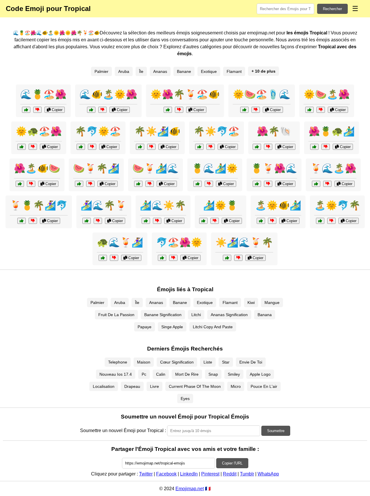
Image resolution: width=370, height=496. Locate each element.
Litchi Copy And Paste (213, 326)
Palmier (101, 71)
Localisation (103, 386)
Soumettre (275, 431)
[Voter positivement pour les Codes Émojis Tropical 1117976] (203, 221)
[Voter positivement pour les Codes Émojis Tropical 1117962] (257, 184)
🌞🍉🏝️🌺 (327, 94)
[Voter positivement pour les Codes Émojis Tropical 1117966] (21, 221)
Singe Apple (172, 326)
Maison (143, 362)
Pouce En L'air (264, 386)
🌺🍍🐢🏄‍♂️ (331, 131)
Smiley (234, 374)
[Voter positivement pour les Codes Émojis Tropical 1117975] (316, 184)
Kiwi (251, 302)
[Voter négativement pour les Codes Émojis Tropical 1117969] (173, 258)
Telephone (117, 362)
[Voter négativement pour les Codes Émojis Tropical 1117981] (31, 184)
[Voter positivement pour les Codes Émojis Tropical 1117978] (103, 258)
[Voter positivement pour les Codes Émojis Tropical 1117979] (199, 147)
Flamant (234, 71)
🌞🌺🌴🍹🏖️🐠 (185, 94)
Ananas (160, 71)
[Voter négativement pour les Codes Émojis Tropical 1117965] (255, 110)
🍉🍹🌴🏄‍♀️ (96, 168)
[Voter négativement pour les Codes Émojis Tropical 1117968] (157, 221)
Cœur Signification (177, 362)
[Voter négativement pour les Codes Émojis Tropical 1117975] (327, 184)
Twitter (146, 473)
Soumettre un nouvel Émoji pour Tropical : (123, 430)
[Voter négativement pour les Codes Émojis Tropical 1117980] (209, 184)
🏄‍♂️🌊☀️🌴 (163, 205)
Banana (265, 314)
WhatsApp (268, 473)
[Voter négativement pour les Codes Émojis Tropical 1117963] (272, 221)
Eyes (185, 398)
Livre (154, 386)
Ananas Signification (229, 314)
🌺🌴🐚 (274, 131)
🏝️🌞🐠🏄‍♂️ (278, 205)
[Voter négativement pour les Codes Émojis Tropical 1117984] (149, 184)
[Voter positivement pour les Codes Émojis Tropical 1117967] (168, 110)
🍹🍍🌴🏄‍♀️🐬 (39, 205)
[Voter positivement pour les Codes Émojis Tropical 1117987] (140, 147)
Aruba (123, 71)
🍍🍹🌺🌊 (274, 168)
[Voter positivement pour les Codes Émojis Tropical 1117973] (227, 258)
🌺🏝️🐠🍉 (37, 168)
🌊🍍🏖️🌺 (43, 94)
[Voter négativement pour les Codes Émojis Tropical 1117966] (33, 221)
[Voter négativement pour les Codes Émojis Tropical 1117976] (214, 221)
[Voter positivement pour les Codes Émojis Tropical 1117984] (138, 184)
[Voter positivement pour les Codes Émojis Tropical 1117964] (257, 147)
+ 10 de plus (263, 71)
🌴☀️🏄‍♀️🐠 (157, 131)
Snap (213, 374)
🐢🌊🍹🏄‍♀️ (120, 242)
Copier (56, 110)
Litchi (196, 314)
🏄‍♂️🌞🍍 (220, 205)
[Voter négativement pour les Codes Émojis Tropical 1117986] (37, 110)
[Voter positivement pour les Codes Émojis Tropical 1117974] (81, 147)
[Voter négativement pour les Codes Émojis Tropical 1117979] (210, 147)
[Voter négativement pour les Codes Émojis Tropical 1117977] (321, 110)
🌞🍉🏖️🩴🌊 (262, 94)
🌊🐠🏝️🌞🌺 (108, 94)
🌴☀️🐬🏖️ (216, 131)
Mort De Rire (187, 374)
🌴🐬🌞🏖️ (98, 131)
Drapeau (132, 386)
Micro (236, 386)
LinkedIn (189, 473)
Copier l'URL (232, 463)
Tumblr (247, 473)
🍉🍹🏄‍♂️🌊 (155, 168)
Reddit (229, 473)
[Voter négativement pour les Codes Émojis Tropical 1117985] (331, 221)
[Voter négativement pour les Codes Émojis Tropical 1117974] (92, 147)
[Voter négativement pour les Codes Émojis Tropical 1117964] (268, 147)
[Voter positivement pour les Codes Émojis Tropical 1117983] (21, 147)
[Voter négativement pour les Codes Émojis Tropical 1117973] (238, 258)
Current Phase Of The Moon (195, 386)
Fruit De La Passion (116, 314)
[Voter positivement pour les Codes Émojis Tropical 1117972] (314, 147)
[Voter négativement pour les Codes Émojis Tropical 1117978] (114, 258)
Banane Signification (163, 314)
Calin (160, 374)
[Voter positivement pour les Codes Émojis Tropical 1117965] (244, 110)
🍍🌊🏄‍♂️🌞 (215, 168)
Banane (184, 71)
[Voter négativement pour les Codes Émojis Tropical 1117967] (179, 110)
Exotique (209, 71)
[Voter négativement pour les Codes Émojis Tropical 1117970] (90, 184)
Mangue (272, 302)
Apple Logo (260, 374)
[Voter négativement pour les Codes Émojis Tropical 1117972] (325, 147)
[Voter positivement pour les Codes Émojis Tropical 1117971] (91, 110)
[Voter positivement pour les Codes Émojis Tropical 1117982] (86, 221)
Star (226, 362)
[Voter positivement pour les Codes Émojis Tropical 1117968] (146, 221)
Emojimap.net (189, 488)
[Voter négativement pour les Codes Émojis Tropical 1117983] (33, 147)
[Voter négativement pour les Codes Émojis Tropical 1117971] (102, 110)
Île (141, 71)
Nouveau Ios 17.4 (115, 374)
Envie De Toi (250, 362)
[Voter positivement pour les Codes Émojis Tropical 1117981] (20, 184)
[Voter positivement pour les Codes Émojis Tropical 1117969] (162, 258)
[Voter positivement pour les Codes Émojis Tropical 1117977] (309, 110)
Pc (144, 374)
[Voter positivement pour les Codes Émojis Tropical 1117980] (197, 184)
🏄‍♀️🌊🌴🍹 (104, 205)
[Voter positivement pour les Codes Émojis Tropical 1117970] (79, 184)
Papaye (144, 326)
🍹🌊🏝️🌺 (333, 168)
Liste (208, 362)
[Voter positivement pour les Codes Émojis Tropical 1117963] (261, 221)
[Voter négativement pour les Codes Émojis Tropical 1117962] (268, 184)
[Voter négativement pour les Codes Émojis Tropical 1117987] (151, 147)
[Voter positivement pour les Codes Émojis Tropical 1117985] (320, 221)
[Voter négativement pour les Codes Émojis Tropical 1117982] (98, 221)
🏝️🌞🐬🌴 (337, 205)
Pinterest (210, 473)
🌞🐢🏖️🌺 (39, 131)
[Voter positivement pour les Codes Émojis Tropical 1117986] (26, 110)
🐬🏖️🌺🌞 (179, 242)
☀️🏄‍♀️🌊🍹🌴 (244, 242)
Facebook (166, 473)
